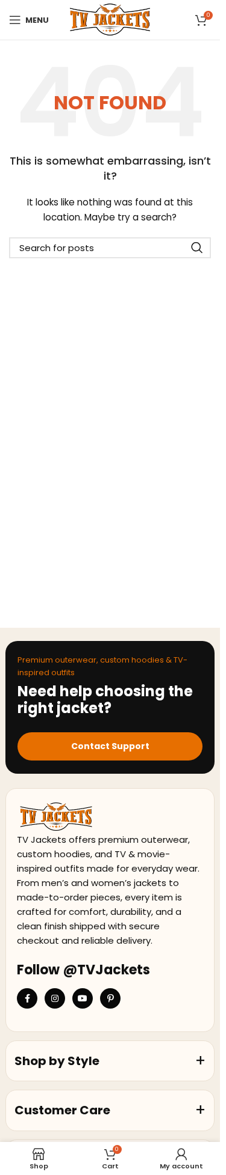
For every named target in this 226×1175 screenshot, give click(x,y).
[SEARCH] (197, 247)
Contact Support (110, 746)
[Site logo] (110, 19)
